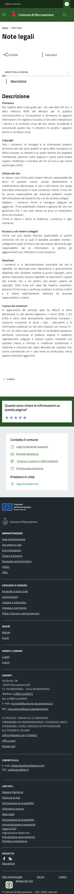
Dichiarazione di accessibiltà (18, 803)
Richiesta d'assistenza (14, 841)
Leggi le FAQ (9, 829)
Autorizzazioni (10, 597)
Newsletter (8, 863)
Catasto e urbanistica (14, 602)
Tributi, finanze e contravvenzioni (20, 613)
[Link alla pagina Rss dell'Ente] (10, 859)
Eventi (5, 662)
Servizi (40, 877)
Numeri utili (8, 746)
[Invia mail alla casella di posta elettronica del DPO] (27, 765)
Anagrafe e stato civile (15, 591)
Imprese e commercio (14, 608)
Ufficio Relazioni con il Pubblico (19, 735)
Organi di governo (12, 556)
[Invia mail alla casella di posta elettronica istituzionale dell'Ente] (32, 703)
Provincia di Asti (11, 798)
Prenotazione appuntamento (18, 837)
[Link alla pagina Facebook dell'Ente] (4, 859)
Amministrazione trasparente (18, 824)
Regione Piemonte (13, 4)
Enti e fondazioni (11, 550)
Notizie (6, 632)
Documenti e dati (12, 545)
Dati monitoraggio (12, 877)
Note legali (8, 814)
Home (5, 27)
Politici (5, 567)
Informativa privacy (13, 809)
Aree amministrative (13, 539)
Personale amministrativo (16, 561)
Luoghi (6, 657)
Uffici (5, 572)
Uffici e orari (8, 741)
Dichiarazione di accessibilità (18, 820)
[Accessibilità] (9, 885)
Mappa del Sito (24, 881)
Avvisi (5, 638)
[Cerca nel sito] (63, 15)
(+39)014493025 (23, 694)
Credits (63, 877)
